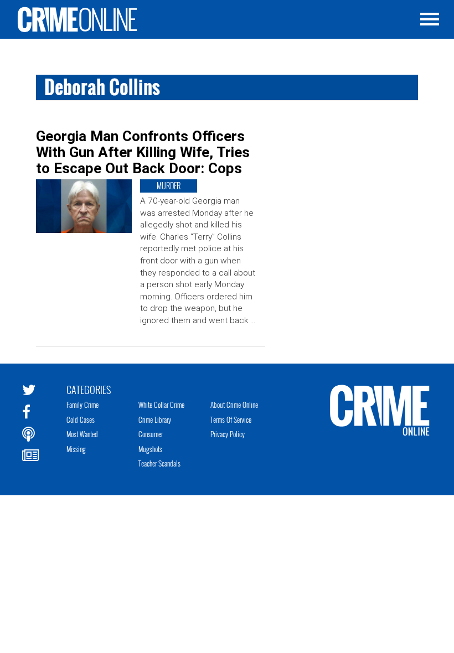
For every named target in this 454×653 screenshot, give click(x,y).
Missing (76, 448)
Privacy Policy (227, 433)
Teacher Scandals (159, 463)
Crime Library (154, 419)
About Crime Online (234, 404)
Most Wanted (82, 433)
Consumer (150, 433)
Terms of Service (230, 419)
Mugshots (150, 448)
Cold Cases (80, 419)
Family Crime (82, 404)
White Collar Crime (161, 404)
